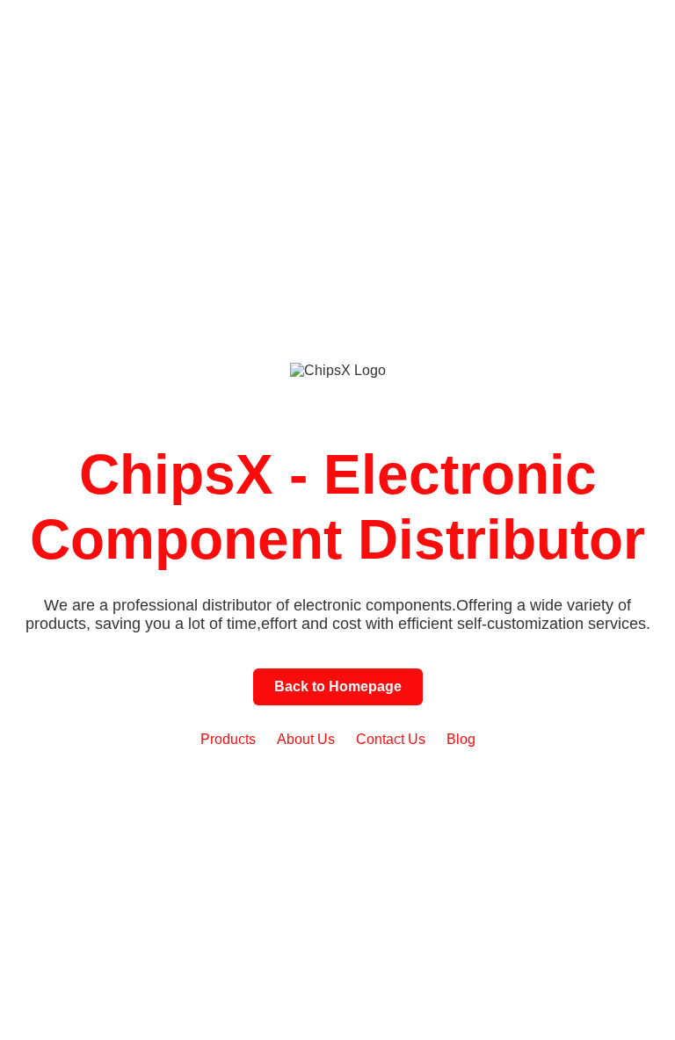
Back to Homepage (338, 686)
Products (228, 739)
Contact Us (390, 739)
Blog (460, 739)
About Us (306, 739)
